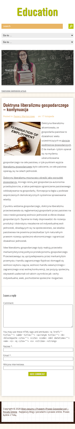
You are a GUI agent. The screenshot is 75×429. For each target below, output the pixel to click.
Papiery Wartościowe (24, 116)
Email (7, 355)
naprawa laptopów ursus (13, 90)
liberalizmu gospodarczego (17, 166)
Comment (8, 303)
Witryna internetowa (13, 364)
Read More (10, 70)
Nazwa (7, 346)
